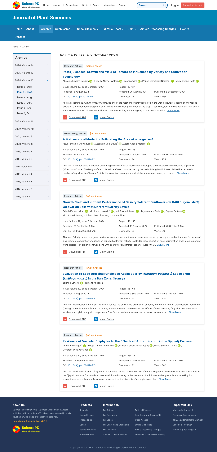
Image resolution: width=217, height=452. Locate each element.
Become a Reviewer (182, 425)
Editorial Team (112, 28)
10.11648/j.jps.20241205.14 (82, 298)
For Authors (108, 410)
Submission (63, 28)
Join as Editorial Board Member (188, 420)
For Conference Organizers (116, 425)
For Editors (108, 420)
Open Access (141, 420)
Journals (57, 5)
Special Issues (86, 28)
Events (96, 5)
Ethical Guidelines (143, 425)
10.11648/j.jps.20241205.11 (81, 96)
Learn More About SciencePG (29, 421)
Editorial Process (143, 410)
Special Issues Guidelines (115, 434)
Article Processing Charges (158, 28)
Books (85, 5)
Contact (123, 5)
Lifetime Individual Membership (150, 434)
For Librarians (109, 429)
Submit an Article (192, 5)
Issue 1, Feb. (24, 113)
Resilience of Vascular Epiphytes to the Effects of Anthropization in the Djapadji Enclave (127, 341)
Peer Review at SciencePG (148, 415)
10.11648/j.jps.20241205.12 (82, 159)
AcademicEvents (88, 429)
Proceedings (72, 5)
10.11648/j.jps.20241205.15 (82, 365)
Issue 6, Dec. (24, 86)
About (30, 28)
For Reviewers (110, 415)
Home (46, 5)
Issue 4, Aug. (24, 97)
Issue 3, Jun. (24, 102)
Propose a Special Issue (184, 415)
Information (109, 5)
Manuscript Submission (184, 410)
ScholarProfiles (87, 434)
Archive (46, 28)
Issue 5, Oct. (25, 92)
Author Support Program (184, 429)
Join (131, 28)
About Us (19, 404)
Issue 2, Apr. (24, 108)
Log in (175, 5)
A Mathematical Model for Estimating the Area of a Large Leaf (108, 139)
